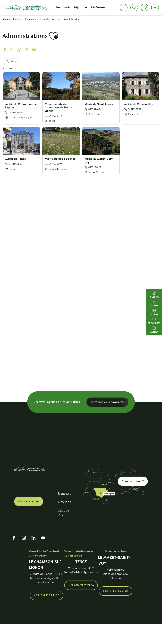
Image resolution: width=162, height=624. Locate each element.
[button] (134, 7)
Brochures (154, 323)
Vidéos (154, 314)
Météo (154, 305)
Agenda (154, 332)
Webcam (154, 297)
